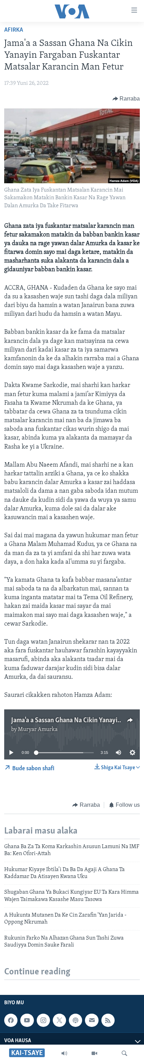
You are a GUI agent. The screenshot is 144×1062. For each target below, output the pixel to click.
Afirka (13, 30)
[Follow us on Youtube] (27, 1020)
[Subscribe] (91, 1020)
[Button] (126, 98)
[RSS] (108, 1020)
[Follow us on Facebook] (10, 1020)
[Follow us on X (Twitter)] (59, 1020)
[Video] (94, 1053)
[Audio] (64, 1053)
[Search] (124, 1053)
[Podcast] (75, 1020)
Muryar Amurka (38, 729)
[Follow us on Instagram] (43, 1020)
